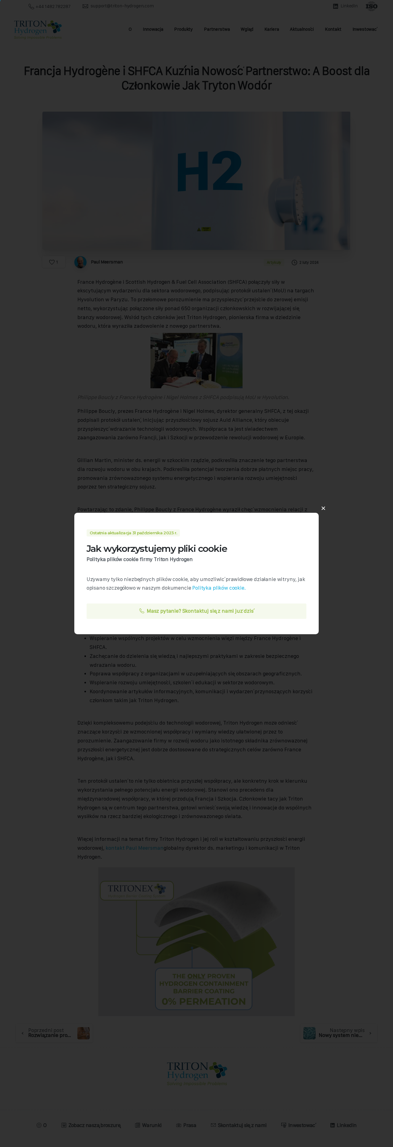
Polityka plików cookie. (219, 588)
